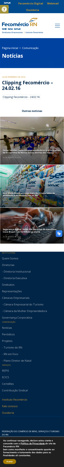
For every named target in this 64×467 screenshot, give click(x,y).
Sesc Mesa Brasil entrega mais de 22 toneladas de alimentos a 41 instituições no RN (29, 194)
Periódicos (8, 334)
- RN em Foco (10, 354)
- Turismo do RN (12, 347)
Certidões (8, 384)
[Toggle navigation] (57, 26)
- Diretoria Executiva (14, 278)
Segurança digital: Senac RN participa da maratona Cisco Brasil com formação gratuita (29, 230)
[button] (4, 9)
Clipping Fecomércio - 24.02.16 (21, 97)
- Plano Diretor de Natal (16, 360)
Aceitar (9, 461)
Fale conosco (10, 406)
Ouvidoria (8, 413)
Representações (12, 291)
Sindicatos (8, 285)
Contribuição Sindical (15, 390)
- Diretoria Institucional (16, 271)
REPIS (5, 370)
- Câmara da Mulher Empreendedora (24, 311)
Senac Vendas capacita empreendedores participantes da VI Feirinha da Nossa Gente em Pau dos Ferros (32, 151)
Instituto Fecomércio (14, 399)
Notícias (12, 55)
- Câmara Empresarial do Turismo (22, 304)
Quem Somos (10, 258)
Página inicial (10, 48)
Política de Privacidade (33, 443)
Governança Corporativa (17, 317)
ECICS (5, 377)
